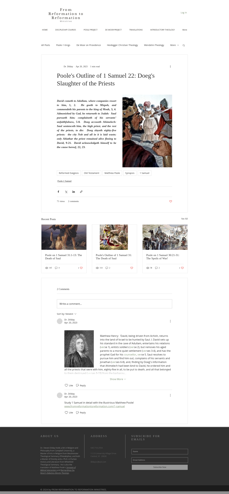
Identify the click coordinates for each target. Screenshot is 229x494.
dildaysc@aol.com (98, 462)
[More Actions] (170, 321)
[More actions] (170, 66)
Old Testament (91, 173)
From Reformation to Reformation (66, 14)
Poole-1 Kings (63, 45)
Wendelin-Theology (154, 45)
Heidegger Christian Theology (122, 45)
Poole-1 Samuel (64, 181)
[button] (183, 45)
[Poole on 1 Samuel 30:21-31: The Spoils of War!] (165, 237)
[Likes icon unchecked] (66, 385)
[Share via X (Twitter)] (65, 191)
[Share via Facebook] (58, 191)
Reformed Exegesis (69, 173)
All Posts (45, 45)
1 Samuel (144, 173)
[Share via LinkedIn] (73, 191)
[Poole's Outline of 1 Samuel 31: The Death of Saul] (114, 237)
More (173, 45)
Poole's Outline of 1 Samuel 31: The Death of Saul (114, 257)
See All (184, 219)
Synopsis (129, 173)
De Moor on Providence (88, 45)
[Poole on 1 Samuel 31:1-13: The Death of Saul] (63, 237)
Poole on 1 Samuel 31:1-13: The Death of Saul (63, 257)
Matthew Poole (112, 173)
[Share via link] (81, 191)
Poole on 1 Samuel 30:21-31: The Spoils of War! (162, 257)
